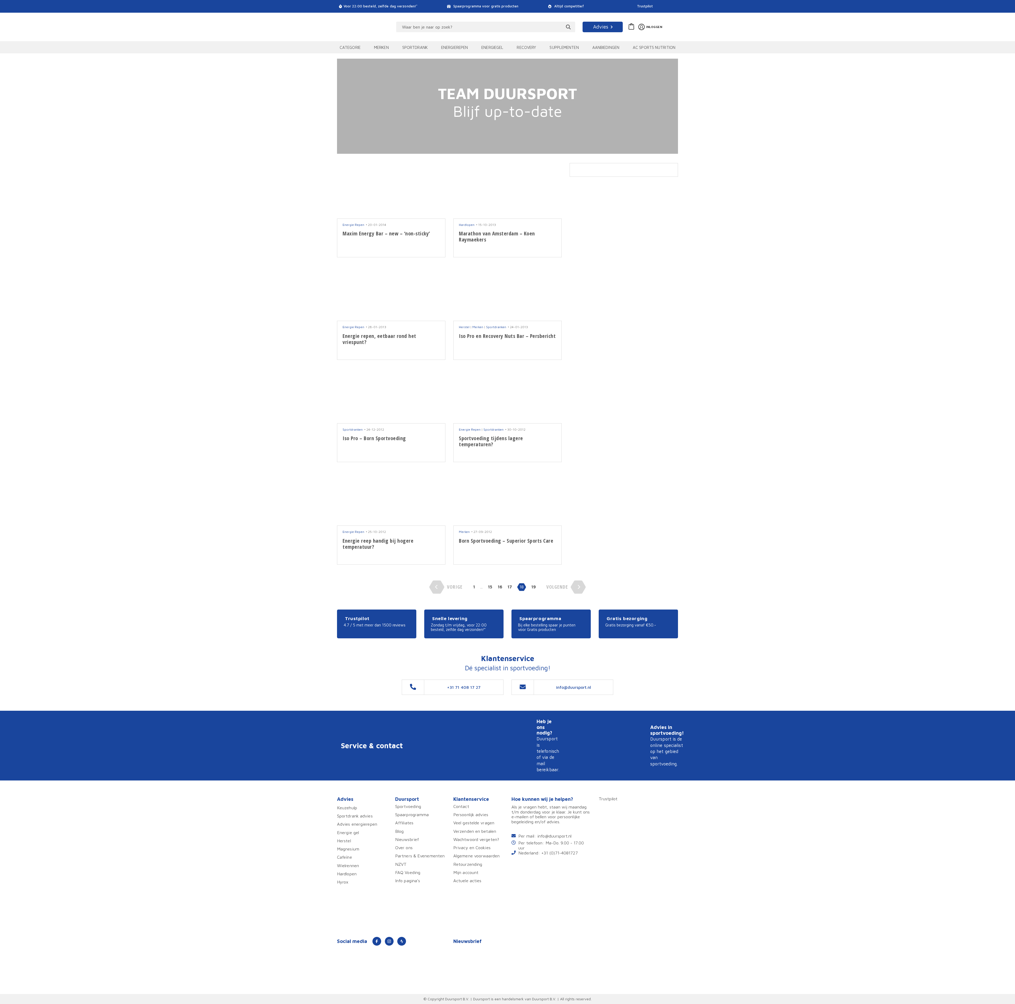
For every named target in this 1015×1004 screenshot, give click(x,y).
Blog (399, 831)
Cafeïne (344, 856)
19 (533, 586)
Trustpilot (645, 6)
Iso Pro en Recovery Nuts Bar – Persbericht (507, 336)
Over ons (404, 847)
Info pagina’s (407, 880)
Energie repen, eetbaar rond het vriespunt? (379, 339)
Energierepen (454, 47)
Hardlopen (466, 225)
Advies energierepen (357, 823)
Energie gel (348, 832)
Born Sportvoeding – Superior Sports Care (506, 540)
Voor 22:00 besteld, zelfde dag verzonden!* (380, 6)
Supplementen (564, 47)
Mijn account (465, 872)
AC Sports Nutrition (654, 47)
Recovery (526, 47)
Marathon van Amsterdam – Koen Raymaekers (497, 236)
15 (490, 586)
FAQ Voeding (407, 872)
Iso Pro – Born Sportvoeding (374, 438)
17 (510, 586)
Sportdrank (415, 47)
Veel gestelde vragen (473, 822)
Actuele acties (467, 880)
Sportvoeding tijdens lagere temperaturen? (491, 441)
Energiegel (492, 47)
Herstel (464, 327)
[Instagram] (389, 941)
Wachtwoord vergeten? (476, 839)
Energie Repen (353, 225)
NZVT (401, 864)
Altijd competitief (568, 6)
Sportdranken (496, 327)
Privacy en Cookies (472, 847)
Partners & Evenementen (420, 855)
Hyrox (343, 881)
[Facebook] (376, 941)
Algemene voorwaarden (476, 855)
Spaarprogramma (412, 814)
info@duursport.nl (554, 835)
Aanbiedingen (605, 47)
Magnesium (348, 848)
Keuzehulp (347, 807)
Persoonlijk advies (470, 814)
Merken (381, 47)
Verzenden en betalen (474, 831)
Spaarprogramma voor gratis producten (485, 6)
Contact (461, 806)
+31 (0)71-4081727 (559, 852)
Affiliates (404, 822)
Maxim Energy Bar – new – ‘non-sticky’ (386, 233)
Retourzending (467, 864)
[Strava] (401, 941)
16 (500, 586)
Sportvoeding (408, 806)
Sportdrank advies (355, 815)
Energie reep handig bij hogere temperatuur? (378, 543)
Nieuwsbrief (407, 839)
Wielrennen (348, 865)
